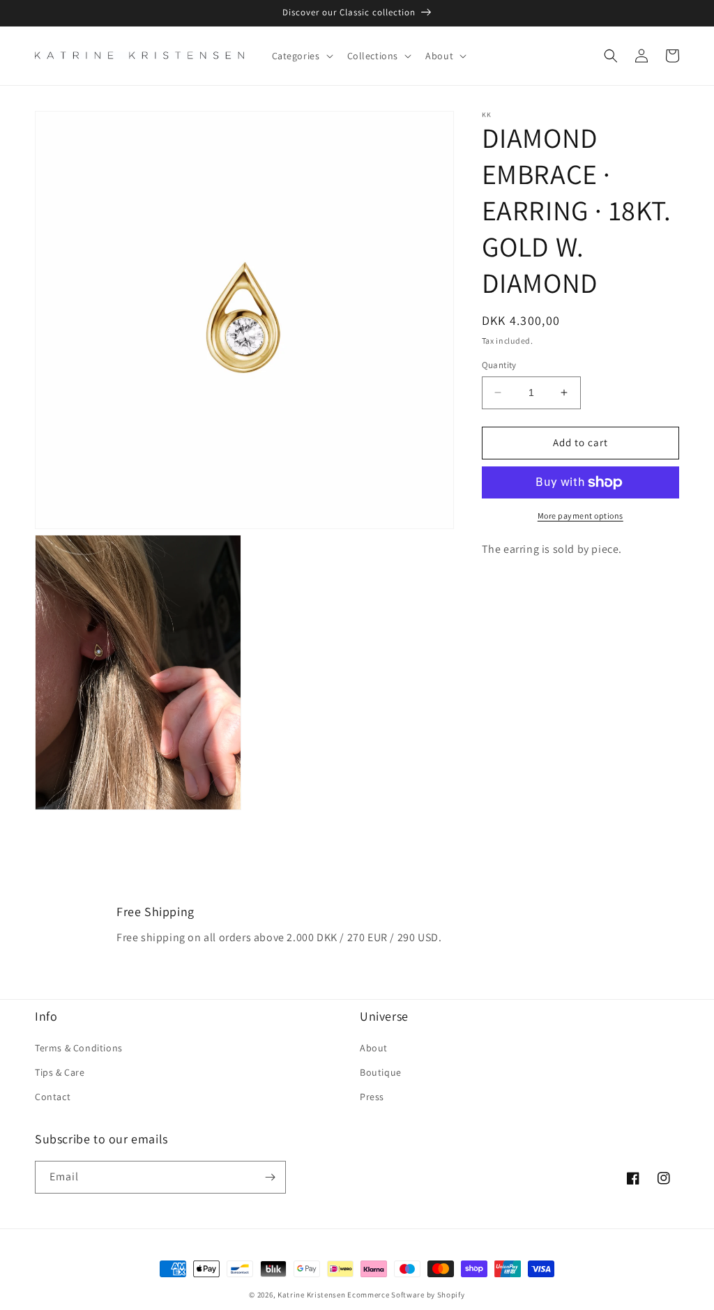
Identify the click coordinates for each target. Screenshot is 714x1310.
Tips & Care (60, 1072)
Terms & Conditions (79, 1048)
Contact (52, 1096)
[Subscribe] (270, 1177)
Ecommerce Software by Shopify (405, 1295)
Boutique (381, 1072)
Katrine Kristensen (312, 1295)
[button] (301, 55)
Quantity (499, 365)
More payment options (580, 515)
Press (372, 1096)
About (374, 1048)
